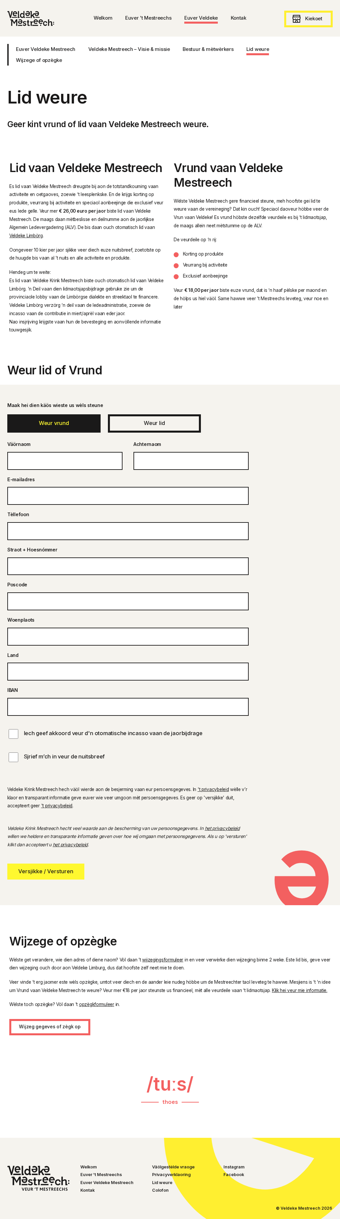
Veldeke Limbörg (26, 235)
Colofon (160, 1190)
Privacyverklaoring (171, 1174)
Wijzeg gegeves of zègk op (49, 1026)
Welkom (88, 1166)
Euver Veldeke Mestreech (45, 49)
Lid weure (257, 49)
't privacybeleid (213, 789)
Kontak (87, 1190)
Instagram (233, 1166)
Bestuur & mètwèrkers (208, 49)
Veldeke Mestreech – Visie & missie (129, 49)
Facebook (233, 1174)
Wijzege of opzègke (39, 60)
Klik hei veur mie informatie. (299, 990)
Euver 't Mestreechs (101, 1174)
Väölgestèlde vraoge (173, 1166)
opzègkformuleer (96, 1004)
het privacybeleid (222, 828)
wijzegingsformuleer (162, 959)
